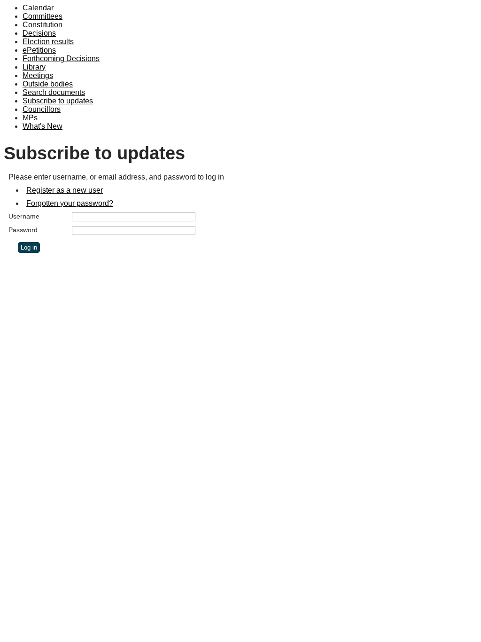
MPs (30, 118)
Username (23, 216)
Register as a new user (64, 190)
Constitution (42, 25)
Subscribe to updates (58, 101)
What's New (42, 126)
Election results (48, 42)
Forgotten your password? (69, 203)
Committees (42, 16)
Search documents (54, 92)
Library (34, 67)
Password (23, 230)
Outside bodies (48, 84)
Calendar (38, 8)
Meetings (38, 75)
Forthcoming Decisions (61, 59)
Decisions (39, 33)
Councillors (42, 109)
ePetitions (39, 50)
